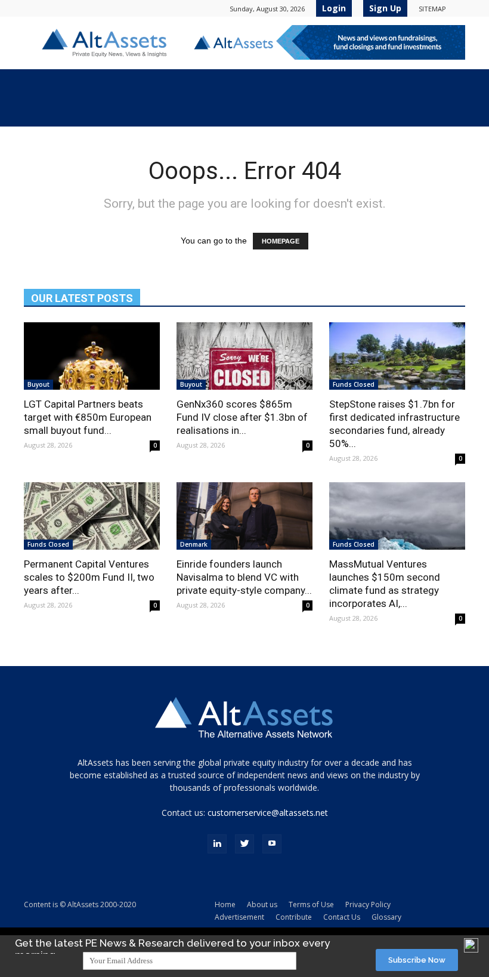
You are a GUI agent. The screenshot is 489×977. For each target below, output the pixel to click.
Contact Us (341, 917)
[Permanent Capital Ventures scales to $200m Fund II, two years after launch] (92, 516)
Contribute (294, 917)
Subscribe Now (416, 960)
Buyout (38, 384)
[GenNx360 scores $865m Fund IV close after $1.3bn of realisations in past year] (244, 356)
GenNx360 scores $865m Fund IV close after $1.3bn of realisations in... (242, 417)
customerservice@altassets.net (268, 812)
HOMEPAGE (280, 241)
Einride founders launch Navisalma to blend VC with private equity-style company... (244, 577)
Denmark (194, 544)
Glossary (386, 917)
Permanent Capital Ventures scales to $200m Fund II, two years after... (89, 577)
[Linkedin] (217, 843)
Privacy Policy (368, 904)
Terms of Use (311, 904)
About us (262, 904)
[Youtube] (271, 843)
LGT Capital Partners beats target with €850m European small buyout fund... (87, 417)
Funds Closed (354, 384)
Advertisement (239, 917)
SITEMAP (432, 8)
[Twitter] (244, 843)
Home (225, 904)
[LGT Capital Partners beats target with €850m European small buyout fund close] (92, 356)
